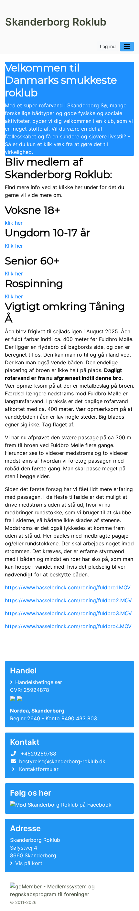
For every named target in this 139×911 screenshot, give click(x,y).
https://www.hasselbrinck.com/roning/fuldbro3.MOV (68, 613)
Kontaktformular (39, 769)
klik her (14, 223)
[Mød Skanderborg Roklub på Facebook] (61, 804)
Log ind (108, 46)
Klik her (14, 245)
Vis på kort (28, 863)
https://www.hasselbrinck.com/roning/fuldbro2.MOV (68, 600)
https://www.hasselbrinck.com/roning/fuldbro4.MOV (68, 626)
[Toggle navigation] (127, 46)
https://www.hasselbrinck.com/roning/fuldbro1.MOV (68, 587)
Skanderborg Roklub (55, 22)
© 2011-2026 (23, 902)
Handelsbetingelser (38, 682)
